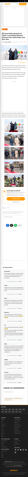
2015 (17, 411)
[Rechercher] (17, 4)
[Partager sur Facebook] (7, 225)
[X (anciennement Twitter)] (22, 1)
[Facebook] (20, 1)
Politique (2, 419)
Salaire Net (16, 422)
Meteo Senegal (16, 421)
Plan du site (7, 466)
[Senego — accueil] (7, 4)
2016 (13, 411)
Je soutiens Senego (16, 198)
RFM (1, 452)
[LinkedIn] (26, 450)
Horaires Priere (16, 424)
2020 (24, 409)
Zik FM (2, 454)
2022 (17, 409)
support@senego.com (18, 465)
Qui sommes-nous (17, 440)
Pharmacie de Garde (17, 425)
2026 (2, 409)
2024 (9, 409)
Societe (2, 421)
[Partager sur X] (11, 225)
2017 (9, 411)
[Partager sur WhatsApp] (15, 225)
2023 (13, 409)
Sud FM (2, 455)
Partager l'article (16, 201)
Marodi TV (2, 442)
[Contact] (18, 1)
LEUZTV (2, 445)
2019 (2, 411)
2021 (20, 409)
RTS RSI (2, 457)
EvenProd (2, 443)
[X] (18, 450)
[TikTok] (26, 1)
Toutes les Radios (4, 451)
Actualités (4, 29)
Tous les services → (17, 433)
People (2, 427)
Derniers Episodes (4, 440)
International (3, 425)
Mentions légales (12, 466)
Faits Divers (3, 433)
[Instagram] (23, 450)
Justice (2, 422)
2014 (20, 411)
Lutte (2, 432)
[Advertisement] (14, 17)
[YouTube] (24, 1)
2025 (6, 409)
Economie (2, 424)
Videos (2, 435)
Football (2, 430)
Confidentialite (16, 443)
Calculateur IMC (17, 427)
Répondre (20, 281)
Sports (2, 428)
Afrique (2, 436)
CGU (15, 445)
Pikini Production (4, 447)
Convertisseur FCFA (17, 419)
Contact (15, 442)
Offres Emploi (16, 430)
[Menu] (2, 4)
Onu (8, 207)
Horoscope (16, 428)
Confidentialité (20, 466)
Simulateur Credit (17, 432)
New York (4, 207)
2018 (6, 411)
